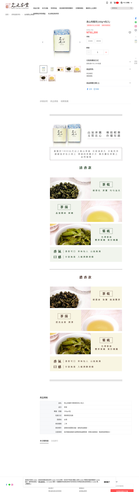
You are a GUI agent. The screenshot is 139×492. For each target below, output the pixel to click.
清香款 (90, 41)
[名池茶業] (17, 5)
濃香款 (98, 41)
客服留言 (81, 488)
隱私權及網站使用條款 (54, 491)
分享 (90, 89)
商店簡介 (51, 488)
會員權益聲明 (83, 491)
